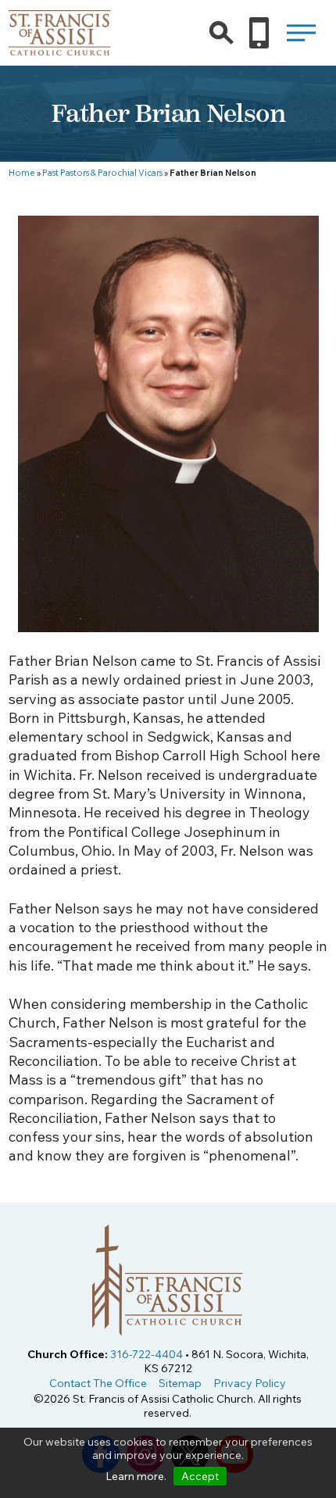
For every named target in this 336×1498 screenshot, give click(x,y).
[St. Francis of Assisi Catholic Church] (60, 46)
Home (22, 172)
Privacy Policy (249, 1383)
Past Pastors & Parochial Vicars (102, 172)
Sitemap (180, 1383)
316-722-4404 (146, 1354)
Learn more (134, 1476)
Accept (200, 1476)
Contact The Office (98, 1383)
